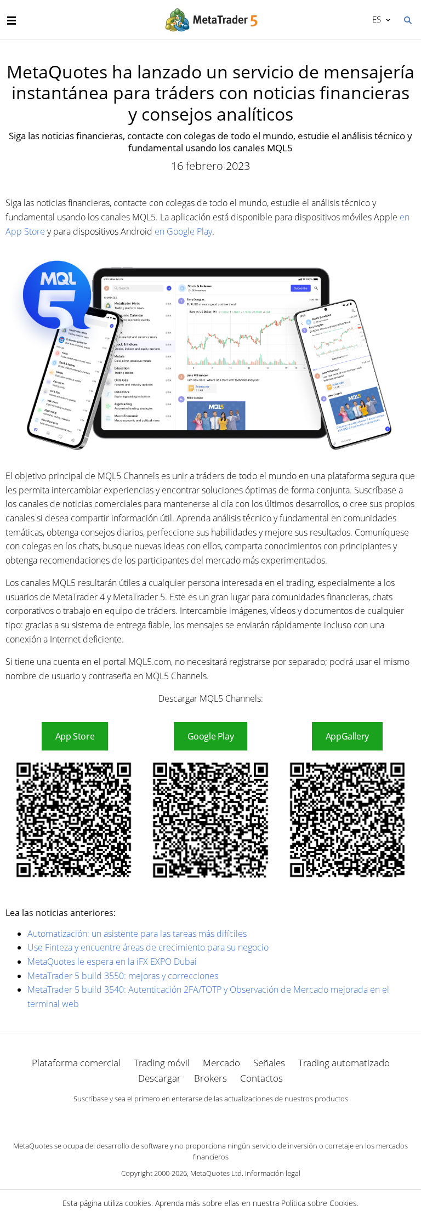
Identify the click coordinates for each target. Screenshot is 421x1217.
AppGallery (347, 736)
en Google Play (183, 231)
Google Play (210, 736)
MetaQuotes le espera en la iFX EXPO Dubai (112, 962)
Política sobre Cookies (319, 1203)
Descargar (159, 1078)
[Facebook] (193, 1117)
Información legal (272, 1173)
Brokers (210, 1078)
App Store (75, 736)
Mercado (221, 1062)
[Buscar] (407, 19)
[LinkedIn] (210, 1117)
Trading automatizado (344, 1062)
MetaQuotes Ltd (216, 1173)
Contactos (261, 1078)
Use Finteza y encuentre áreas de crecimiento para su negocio (148, 947)
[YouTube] (228, 1117)
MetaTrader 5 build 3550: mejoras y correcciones (122, 976)
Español (374, 19)
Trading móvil (162, 1062)
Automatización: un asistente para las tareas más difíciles (137, 934)
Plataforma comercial (76, 1062)
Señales (269, 1062)
